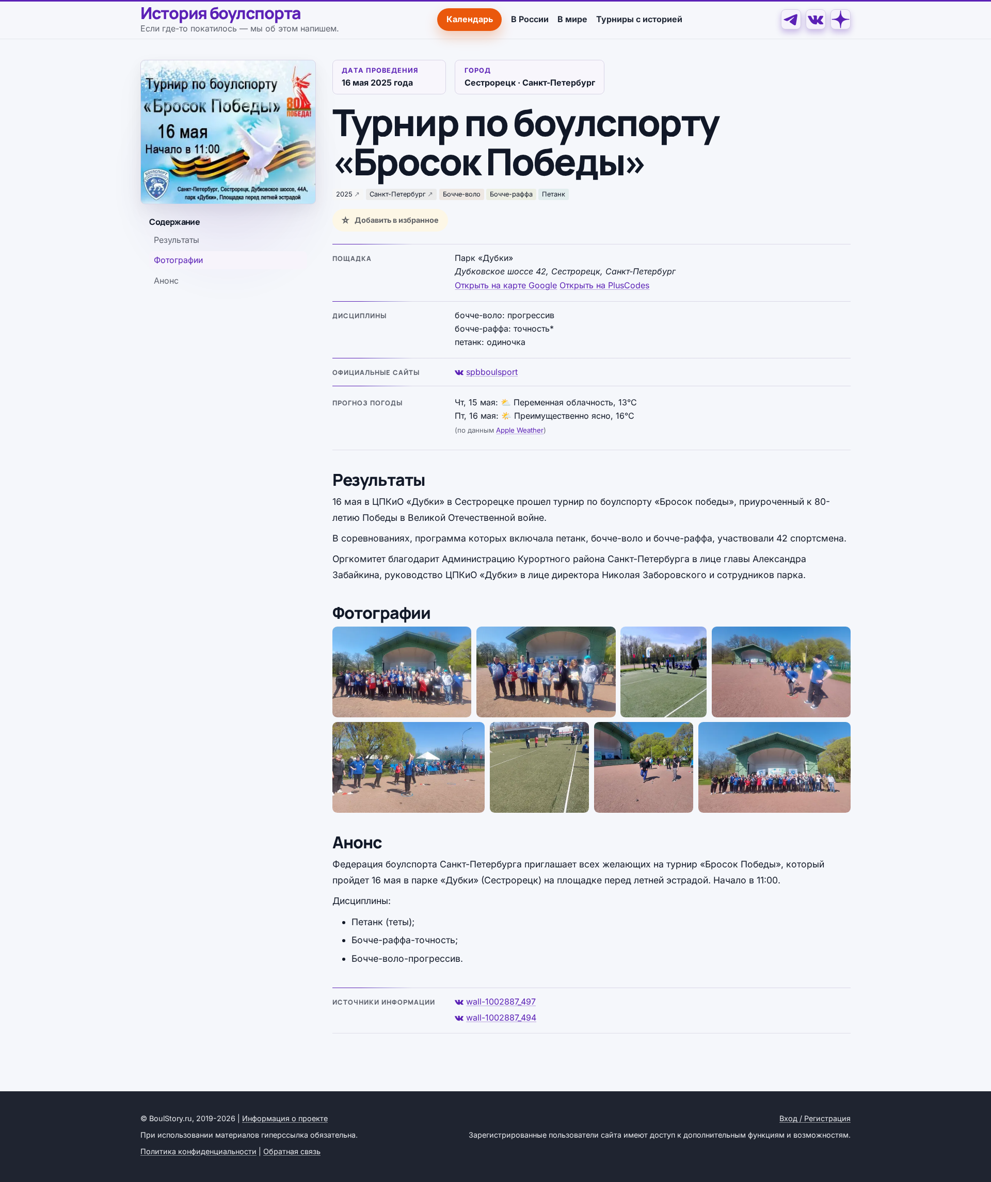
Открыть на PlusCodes (604, 285)
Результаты (176, 240)
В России (530, 19)
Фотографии (178, 260)
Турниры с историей (639, 19)
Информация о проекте (285, 1118)
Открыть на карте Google (506, 285)
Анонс (166, 280)
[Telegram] (791, 19)
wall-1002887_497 (501, 1001)
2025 (344, 194)
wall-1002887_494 (501, 1017)
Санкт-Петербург (398, 194)
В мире (572, 19)
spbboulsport (492, 372)
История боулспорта (220, 13)
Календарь (469, 19)
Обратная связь (292, 1151)
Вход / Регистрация (815, 1118)
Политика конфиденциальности (198, 1151)
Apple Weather (520, 430)
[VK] (816, 19)
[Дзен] (840, 19)
